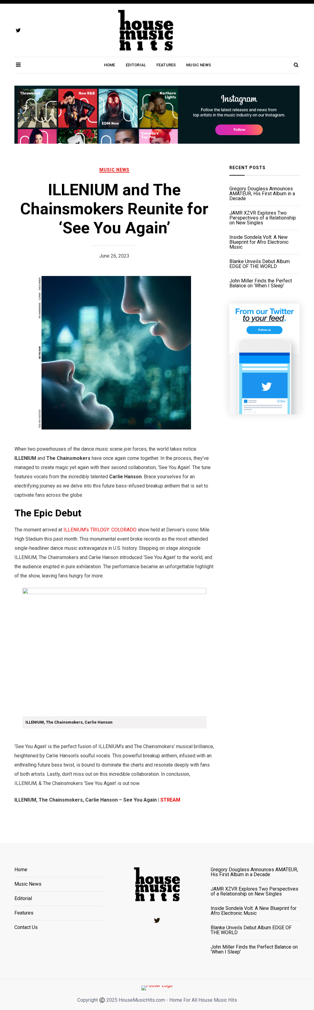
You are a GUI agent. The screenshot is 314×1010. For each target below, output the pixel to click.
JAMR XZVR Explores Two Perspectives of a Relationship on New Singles (262, 218)
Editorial (136, 65)
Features (166, 65)
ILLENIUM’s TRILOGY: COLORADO (99, 530)
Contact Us (26, 927)
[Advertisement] (264, 536)
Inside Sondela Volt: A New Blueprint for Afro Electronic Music (259, 242)
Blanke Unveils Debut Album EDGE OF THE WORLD (259, 264)
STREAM (170, 800)
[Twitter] (157, 920)
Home (109, 65)
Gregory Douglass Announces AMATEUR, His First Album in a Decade (262, 193)
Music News (198, 65)
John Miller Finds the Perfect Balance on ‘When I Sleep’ (260, 283)
